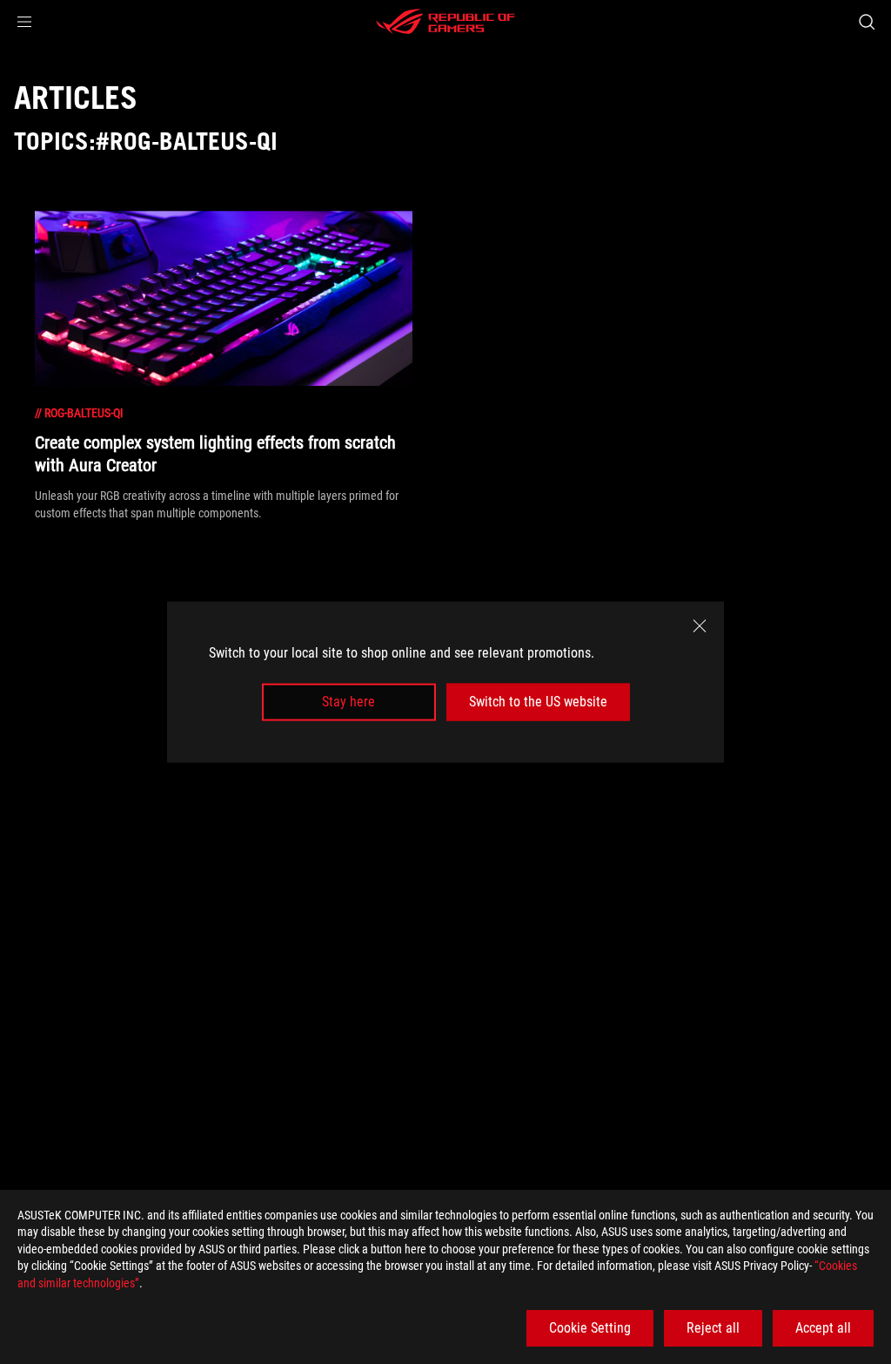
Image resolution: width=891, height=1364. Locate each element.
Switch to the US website (538, 701)
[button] (24, 21)
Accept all (823, 1328)
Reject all (713, 1328)
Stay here (348, 701)
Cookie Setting (590, 1328)
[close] (699, 626)
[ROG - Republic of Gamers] (445, 22)
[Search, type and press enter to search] (866, 22)
